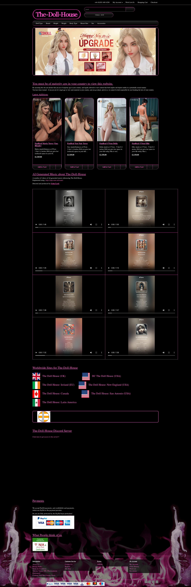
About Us (35, 564)
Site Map (68, 569)
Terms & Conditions (39, 569)
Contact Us (69, 564)
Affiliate (100, 564)
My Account (134, 564)
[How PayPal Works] (53, 521)
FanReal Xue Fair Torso (77, 143)
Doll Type (39, 23)
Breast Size (84, 23)
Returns (67, 566)
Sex (93, 23)
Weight (63, 23)
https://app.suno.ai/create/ (54, 180)
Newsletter (133, 571)
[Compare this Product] (58, 167)
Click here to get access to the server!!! (45, 437)
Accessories (101, 23)
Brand (48, 23)
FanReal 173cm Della (108, 143)
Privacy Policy (37, 566)
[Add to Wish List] (53, 167)
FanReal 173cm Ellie (140, 143)
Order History (134, 566)
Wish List (133, 569)
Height (55, 23)
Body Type (73, 23)
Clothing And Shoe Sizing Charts (43, 575)
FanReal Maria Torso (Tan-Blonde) (46, 144)
